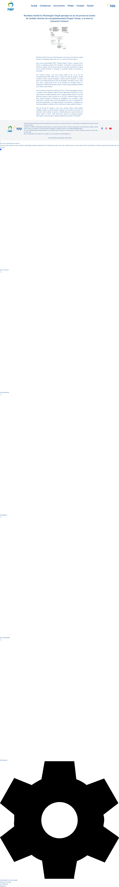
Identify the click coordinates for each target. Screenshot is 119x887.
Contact (80, 6)
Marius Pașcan (40, 63)
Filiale (71, 6)
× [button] (0, 141)
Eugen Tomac (56, 59)
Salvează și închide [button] (5, 882)
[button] (59, 821)
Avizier (90, 6)
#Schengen (50, 57)
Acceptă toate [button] (4, 884)
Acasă (34, 6)
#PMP (41, 82)
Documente (59, 6)
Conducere (45, 6)
